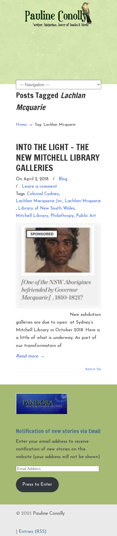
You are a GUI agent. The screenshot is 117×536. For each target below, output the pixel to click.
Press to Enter (37, 484)
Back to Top (93, 369)
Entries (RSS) (33, 531)
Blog (63, 179)
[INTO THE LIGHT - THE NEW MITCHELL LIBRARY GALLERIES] (58, 265)
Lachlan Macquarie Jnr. (39, 201)
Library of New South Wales (46, 208)
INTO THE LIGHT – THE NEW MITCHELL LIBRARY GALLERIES (58, 157)
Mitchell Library (32, 216)
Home (21, 125)
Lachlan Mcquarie (83, 201)
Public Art (86, 216)
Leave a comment (39, 187)
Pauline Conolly (58, 14)
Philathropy (62, 216)
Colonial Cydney (43, 194)
